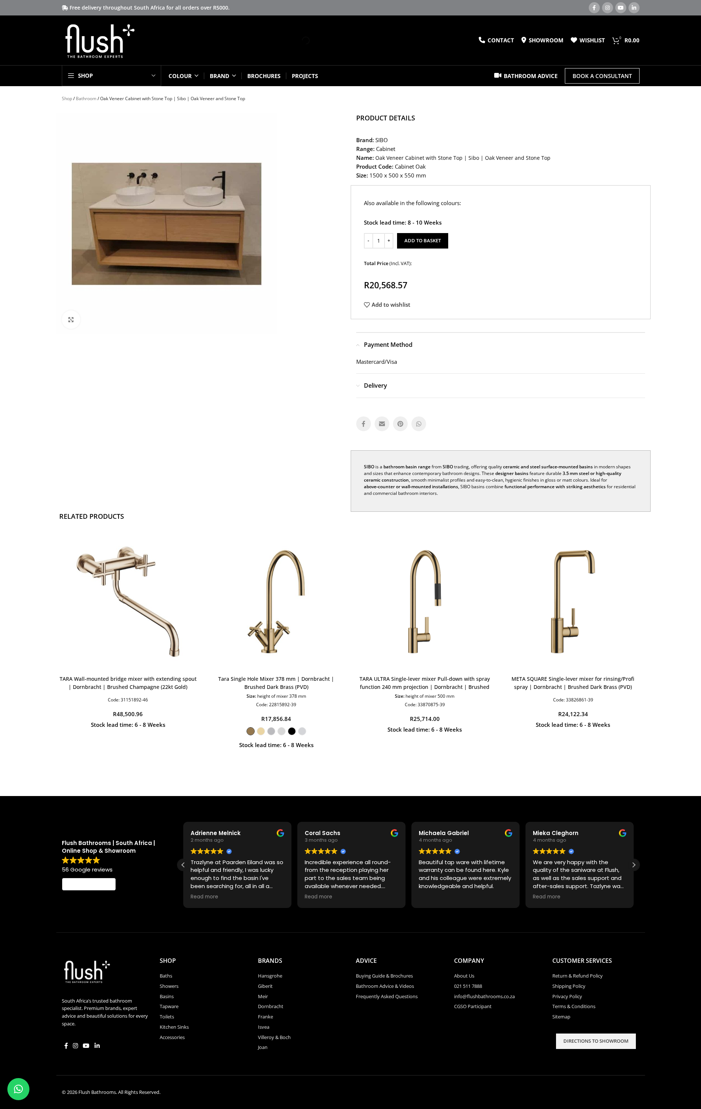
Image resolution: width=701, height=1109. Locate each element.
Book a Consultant (602, 76)
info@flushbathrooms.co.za (484, 996)
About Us (464, 975)
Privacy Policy (567, 996)
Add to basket (422, 240)
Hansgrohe (270, 975)
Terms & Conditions (573, 1006)
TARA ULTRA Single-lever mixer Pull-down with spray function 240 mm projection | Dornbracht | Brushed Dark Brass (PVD (425, 687)
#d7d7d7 (281, 731)
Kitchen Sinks (174, 1027)
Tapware (169, 1006)
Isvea (263, 1027)
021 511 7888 (468, 986)
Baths (166, 975)
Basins (167, 996)
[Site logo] (99, 39)
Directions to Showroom (596, 1041)
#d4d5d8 (302, 731)
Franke (265, 1016)
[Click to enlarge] (71, 319)
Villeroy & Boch (274, 1037)
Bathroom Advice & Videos (385, 986)
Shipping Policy (568, 986)
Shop (67, 98)
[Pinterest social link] (400, 423)
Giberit (265, 986)
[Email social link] (382, 423)
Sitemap (561, 1016)
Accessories (172, 1037)
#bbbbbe (271, 731)
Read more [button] (204, 897)
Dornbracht (270, 1006)
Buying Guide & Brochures (384, 975)
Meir (263, 996)
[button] (633, 864)
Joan (263, 1047)
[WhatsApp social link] (418, 423)
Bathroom (86, 98)
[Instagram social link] (607, 7)
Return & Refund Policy (577, 975)
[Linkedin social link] (634, 7)
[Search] (299, 40)
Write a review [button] (88, 884)
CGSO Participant (473, 1006)
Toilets (167, 1016)
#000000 (291, 731)
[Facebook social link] (594, 7)
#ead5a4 (261, 731)
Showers (169, 986)
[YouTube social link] (620, 7)
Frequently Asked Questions (387, 996)
